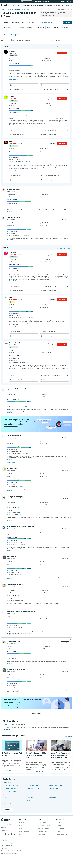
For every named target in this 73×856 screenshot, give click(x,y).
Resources (60, 5)
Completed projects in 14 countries (50, 89)
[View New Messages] (56, 1)
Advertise (58, 831)
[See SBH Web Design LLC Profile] (4, 218)
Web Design (7, 769)
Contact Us (4, 830)
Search (22, 1)
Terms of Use (4, 848)
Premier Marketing (15, 343)
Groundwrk (12, 252)
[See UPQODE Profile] (6, 52)
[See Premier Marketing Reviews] (14, 344)
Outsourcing (62, 769)
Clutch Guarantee (60, 828)
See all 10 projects (13, 326)
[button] (21, 27)
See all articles (68, 736)
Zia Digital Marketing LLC (15, 497)
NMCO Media (11, 556)
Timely (14, 375)
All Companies (4, 22)
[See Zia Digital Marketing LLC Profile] (4, 497)
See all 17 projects (13, 280)
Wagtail (29, 800)
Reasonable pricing (17, 175)
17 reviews (20, 254)
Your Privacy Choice (5, 843)
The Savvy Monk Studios (15, 585)
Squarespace (52, 797)
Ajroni (11, 297)
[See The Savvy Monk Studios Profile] (4, 585)
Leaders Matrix (15, 22)
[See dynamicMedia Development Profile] (4, 389)
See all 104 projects (13, 79)
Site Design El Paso (13, 641)
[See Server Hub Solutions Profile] (4, 436)
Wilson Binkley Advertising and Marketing (20, 526)
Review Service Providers (44, 825)
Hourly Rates (39, 27)
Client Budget (30, 27)
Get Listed (58, 822)
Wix (50, 800)
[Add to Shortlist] (68, 50)
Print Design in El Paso (32, 785)
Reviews (56, 27)
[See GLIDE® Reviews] (14, 98)
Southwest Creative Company (17, 669)
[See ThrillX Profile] (6, 142)
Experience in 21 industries (18, 89)
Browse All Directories (43, 822)
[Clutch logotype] (5, 5)
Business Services (42, 5)
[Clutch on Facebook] (2, 834)
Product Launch (8, 770)
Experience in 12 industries (18, 134)
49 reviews (20, 98)
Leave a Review (38, 1)
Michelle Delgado (18, 757)
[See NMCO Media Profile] (4, 557)
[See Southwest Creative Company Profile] (4, 670)
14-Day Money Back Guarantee (45, 828)
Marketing (29, 5)
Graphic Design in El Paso (55, 785)
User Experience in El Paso (11, 785)
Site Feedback (4, 827)
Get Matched (68, 22)
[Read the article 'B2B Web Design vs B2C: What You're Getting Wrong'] (36, 756)
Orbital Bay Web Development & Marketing (21, 611)
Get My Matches (9, 428)
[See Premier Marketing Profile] (6, 343)
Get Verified (59, 825)
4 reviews (20, 344)
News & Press (22, 828)
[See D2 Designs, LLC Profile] (4, 469)
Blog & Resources (42, 831)
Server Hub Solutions (14, 435)
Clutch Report (14, 769)
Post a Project (68, 5)
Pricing (22, 22)
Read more (9, 211)
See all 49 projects (13, 124)
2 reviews (18, 438)
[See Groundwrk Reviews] (14, 254)
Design (34, 5)
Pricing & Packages (52, 5)
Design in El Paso (53, 788)
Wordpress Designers (9, 803)
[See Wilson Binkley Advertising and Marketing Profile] (4, 527)
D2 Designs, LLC (12, 468)
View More (7, 809)
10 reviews (20, 299)
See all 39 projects (13, 170)
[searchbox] (9, 27)
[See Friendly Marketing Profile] (4, 190)
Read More (7, 729)
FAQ (20, 834)
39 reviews (20, 143)
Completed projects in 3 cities (49, 379)
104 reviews (20, 53)
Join (70, 1)
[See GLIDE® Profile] (6, 97)
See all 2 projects (11, 462)
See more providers (36, 713)
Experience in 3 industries (17, 379)
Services (21, 27)
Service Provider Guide (61, 834)
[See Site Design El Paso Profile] (4, 641)
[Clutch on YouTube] (11, 834)
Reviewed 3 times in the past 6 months (51, 175)
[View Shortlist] (52, 1)
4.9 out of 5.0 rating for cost (49, 290)
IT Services (23, 5)
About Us (21, 822)
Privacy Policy (4, 840)
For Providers (46, 1)
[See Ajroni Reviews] (14, 299)
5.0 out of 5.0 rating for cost (49, 336)
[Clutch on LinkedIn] (15, 834)
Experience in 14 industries (18, 180)
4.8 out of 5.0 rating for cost (49, 134)
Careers (21, 825)
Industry (48, 27)
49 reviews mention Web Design (50, 85)
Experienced (15, 130)
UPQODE (12, 51)
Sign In (63, 1)
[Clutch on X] (5, 834)
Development (16, 5)
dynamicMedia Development (16, 389)
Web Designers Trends (45, 22)
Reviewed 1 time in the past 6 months (51, 375)
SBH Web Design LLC (14, 217)
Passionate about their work (19, 286)
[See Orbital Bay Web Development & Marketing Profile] (4, 612)
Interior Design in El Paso (33, 788)
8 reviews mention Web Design (50, 286)
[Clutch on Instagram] (8, 834)
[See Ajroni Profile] (6, 298)
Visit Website (62, 53)
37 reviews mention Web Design (50, 130)
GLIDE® (11, 96)
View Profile (52, 53)
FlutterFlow (30, 797)
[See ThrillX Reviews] (14, 143)
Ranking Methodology (24, 831)
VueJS (6, 800)
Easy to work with (16, 331)
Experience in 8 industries (17, 290)
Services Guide (30, 22)
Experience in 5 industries (17, 336)
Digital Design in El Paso (10, 791)
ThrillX (11, 141)
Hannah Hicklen (40, 760)
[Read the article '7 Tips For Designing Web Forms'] (12, 756)
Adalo (5, 797)
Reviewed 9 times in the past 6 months (21, 85)
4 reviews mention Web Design (50, 331)
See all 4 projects (13, 369)
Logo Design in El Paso (10, 788)
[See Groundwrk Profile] (6, 253)
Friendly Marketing (13, 189)
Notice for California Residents (7, 845)
